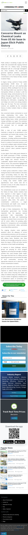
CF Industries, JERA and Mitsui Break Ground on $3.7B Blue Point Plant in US (17, 467)
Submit (14, 366)
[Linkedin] (14, 56)
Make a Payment (7, 509)
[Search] (24, 10)
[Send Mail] (17, 56)
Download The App (7, 504)
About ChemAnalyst (7, 500)
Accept (3, 533)
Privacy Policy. (20, 527)
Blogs (4, 521)
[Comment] (20, 56)
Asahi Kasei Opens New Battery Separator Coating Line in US (15, 476)
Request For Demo (14, 396)
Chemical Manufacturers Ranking (11, 514)
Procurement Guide (7, 519)
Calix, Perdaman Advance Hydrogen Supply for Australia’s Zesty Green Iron (17, 459)
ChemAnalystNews (14, 7)
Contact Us (5, 502)
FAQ (4, 506)
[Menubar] (26, 2)
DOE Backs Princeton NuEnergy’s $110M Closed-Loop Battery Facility (17, 484)
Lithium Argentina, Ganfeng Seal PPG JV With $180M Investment (17, 451)
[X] (10, 56)
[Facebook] (7, 56)
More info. (17, 530)
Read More (14, 418)
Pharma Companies (7, 517)
